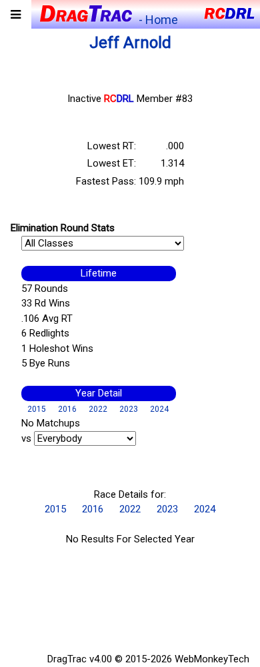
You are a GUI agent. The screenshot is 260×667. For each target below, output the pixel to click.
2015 (36, 409)
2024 (159, 409)
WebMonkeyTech (212, 659)
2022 (98, 409)
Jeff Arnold (130, 42)
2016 (67, 409)
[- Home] (85, 12)
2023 (128, 409)
